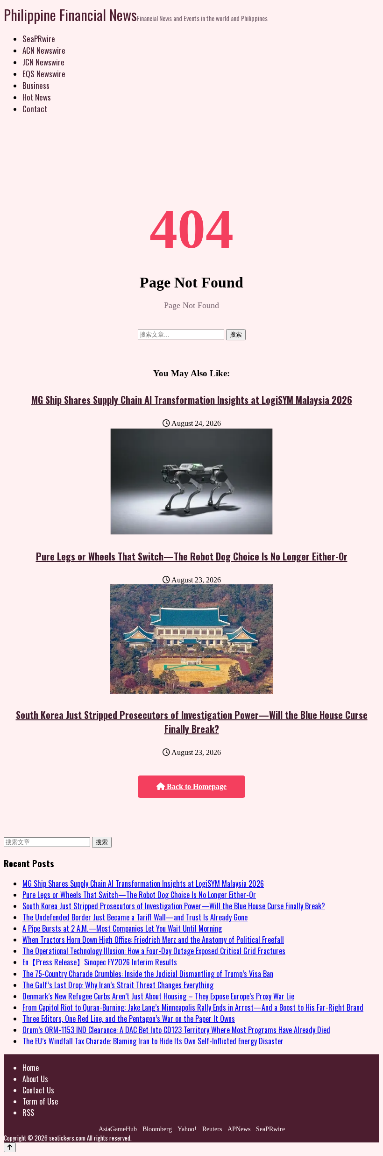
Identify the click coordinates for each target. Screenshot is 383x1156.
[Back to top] (10, 1147)
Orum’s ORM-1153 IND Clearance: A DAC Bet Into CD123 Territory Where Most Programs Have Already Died (176, 1029)
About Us (35, 1078)
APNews (238, 1129)
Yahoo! (187, 1129)
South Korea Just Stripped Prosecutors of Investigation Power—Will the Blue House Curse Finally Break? (192, 722)
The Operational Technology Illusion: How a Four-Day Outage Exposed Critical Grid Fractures (153, 950)
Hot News (36, 97)
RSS (28, 1112)
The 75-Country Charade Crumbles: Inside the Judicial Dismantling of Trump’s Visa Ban (147, 973)
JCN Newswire (43, 62)
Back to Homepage (196, 786)
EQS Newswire (43, 73)
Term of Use (40, 1101)
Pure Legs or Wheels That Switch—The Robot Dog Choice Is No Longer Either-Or (192, 556)
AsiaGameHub (118, 1129)
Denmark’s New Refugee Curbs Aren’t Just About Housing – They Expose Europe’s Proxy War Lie (158, 996)
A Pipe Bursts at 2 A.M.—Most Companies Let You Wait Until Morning (122, 928)
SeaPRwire (38, 38)
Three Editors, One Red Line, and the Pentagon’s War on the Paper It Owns (128, 1018)
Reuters (212, 1129)
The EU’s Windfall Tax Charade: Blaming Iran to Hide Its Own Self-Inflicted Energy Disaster (153, 1041)
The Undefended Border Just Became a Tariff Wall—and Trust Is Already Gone (135, 917)
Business (36, 85)
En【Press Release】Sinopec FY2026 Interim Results (99, 962)
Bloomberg (157, 1129)
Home (30, 1067)
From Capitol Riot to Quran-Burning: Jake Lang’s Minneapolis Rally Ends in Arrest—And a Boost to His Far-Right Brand (192, 1007)
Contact (34, 109)
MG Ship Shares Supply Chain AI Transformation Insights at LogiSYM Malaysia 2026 (191, 400)
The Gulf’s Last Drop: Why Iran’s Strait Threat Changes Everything (117, 985)
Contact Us (38, 1090)
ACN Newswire (43, 50)
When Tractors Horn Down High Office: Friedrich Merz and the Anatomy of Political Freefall (153, 939)
